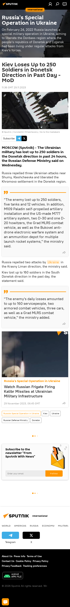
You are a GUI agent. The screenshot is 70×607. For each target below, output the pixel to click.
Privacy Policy (40, 561)
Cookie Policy (23, 561)
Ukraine (53, 262)
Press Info (19, 556)
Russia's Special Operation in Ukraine (32, 381)
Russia (34, 525)
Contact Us (8, 561)
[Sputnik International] (11, 5)
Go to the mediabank (50, 132)
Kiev (45, 413)
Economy (48, 525)
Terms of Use (34, 556)
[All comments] (5, 601)
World (6, 525)
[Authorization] (50, 4)
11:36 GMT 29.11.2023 (14, 87)
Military (63, 525)
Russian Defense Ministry (15, 420)
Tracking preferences (35, 565)
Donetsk (36, 420)
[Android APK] (13, 576)
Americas (20, 525)
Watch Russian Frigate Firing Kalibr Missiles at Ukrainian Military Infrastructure (29, 391)
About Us (7, 556)
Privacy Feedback (12, 565)
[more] (64, 252)
